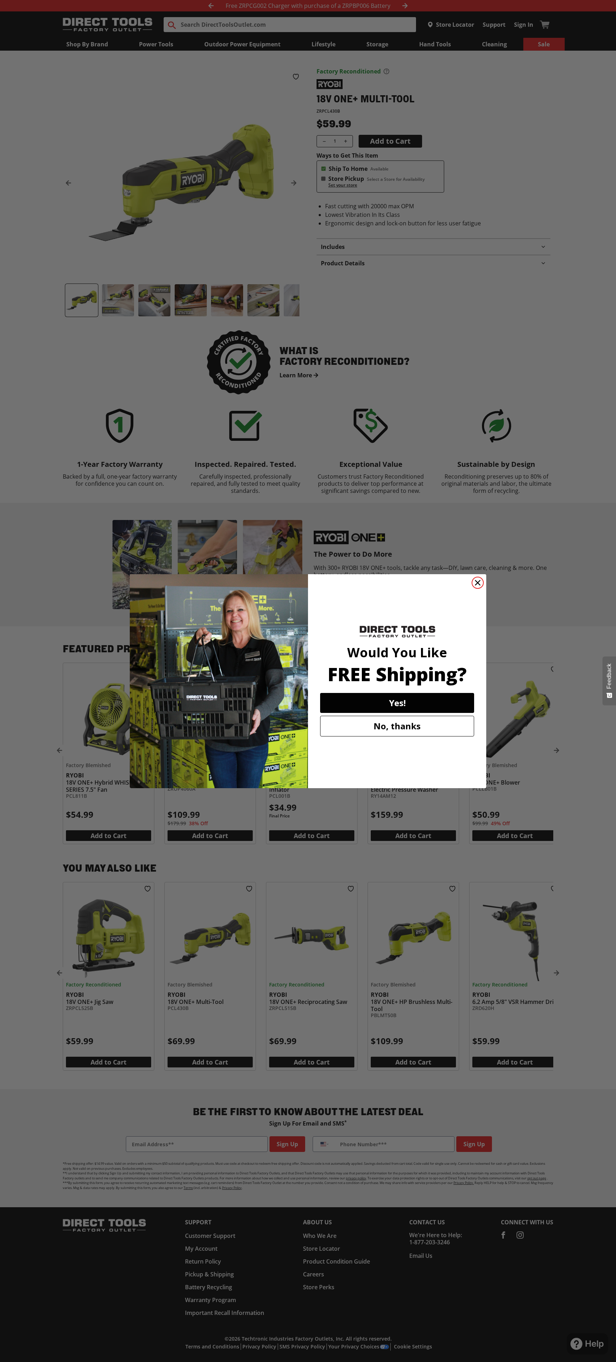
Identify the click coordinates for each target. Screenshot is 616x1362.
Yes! (397, 703)
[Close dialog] (477, 582)
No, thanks (397, 726)
